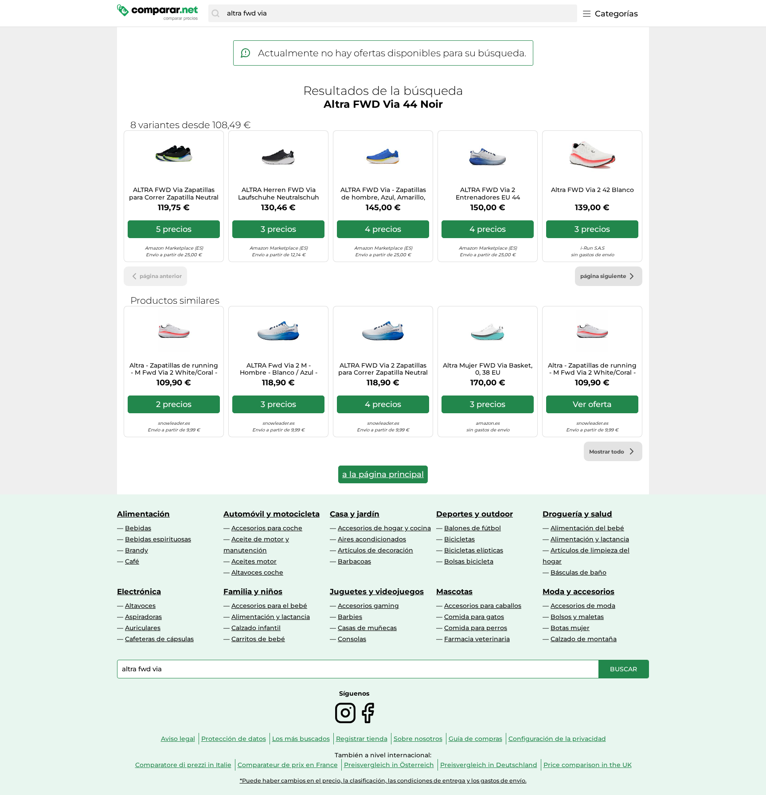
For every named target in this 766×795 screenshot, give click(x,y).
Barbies (350, 617)
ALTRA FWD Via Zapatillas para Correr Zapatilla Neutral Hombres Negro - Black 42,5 (174, 193)
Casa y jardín (354, 513)
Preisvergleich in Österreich (389, 765)
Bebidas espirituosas (158, 539)
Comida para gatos (474, 617)
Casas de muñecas (367, 628)
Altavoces (140, 606)
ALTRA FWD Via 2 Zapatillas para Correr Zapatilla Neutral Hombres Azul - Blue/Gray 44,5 (383, 369)
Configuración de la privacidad (557, 739)
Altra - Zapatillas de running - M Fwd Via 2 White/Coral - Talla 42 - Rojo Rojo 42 (173, 369)
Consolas (352, 639)
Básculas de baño (578, 572)
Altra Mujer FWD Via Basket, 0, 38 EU (487, 369)
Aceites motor (254, 561)
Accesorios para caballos (482, 606)
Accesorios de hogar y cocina (384, 528)
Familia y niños (252, 591)
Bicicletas (459, 539)
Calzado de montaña (584, 639)
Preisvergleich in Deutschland (488, 765)
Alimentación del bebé (587, 528)
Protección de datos (233, 739)
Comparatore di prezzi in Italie (183, 765)
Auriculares (142, 628)
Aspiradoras (143, 617)
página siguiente (603, 276)
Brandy (136, 550)
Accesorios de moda (583, 606)
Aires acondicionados (372, 539)
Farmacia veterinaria (477, 639)
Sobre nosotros (418, 739)
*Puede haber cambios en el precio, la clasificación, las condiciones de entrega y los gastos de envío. (383, 780)
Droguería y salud (577, 513)
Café (132, 561)
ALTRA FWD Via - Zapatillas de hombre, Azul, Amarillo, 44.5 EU (383, 193)
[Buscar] (215, 13)
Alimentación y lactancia (590, 539)
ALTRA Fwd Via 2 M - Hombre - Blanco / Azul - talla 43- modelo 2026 (278, 369)
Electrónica (139, 591)
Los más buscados (301, 739)
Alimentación (143, 513)
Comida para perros (475, 628)
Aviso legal (178, 739)
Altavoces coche (257, 572)
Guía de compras (475, 739)
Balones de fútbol (472, 528)
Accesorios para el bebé (269, 606)
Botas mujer (570, 628)
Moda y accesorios (578, 591)
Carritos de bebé (258, 639)
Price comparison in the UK (587, 765)
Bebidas (138, 528)
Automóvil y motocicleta (271, 513)
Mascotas (454, 591)
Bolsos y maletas (577, 617)
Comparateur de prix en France (288, 765)
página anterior (161, 276)
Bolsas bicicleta (468, 561)
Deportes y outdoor (474, 513)
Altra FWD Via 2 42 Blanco (592, 190)
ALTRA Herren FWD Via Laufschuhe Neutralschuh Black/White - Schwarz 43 (279, 193)
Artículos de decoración (375, 550)
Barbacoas (354, 561)
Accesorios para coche (266, 528)
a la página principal (383, 474)
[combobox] (400, 13)
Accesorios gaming (368, 606)
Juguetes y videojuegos (377, 591)
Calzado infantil (256, 628)
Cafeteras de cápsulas (159, 639)
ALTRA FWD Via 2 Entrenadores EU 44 (488, 193)
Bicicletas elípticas (473, 550)
